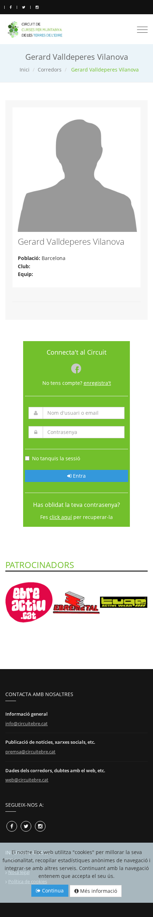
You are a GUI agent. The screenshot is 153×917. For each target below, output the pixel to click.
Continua (52, 890)
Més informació (98, 890)
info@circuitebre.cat (26, 723)
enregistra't (97, 383)
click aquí (60, 517)
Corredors (50, 69)
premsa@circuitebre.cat (30, 751)
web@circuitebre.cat (26, 779)
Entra (79, 475)
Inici (25, 69)
